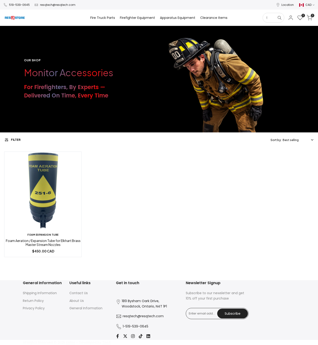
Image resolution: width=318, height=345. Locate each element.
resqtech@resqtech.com (57, 5)
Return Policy (33, 300)
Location (287, 5)
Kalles (70, 342)
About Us (76, 300)
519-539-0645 (19, 5)
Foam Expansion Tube (43, 234)
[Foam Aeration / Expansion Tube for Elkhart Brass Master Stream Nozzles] (43, 191)
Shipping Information (40, 293)
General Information (85, 308)
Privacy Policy (34, 308)
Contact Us (78, 293)
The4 (106, 342)
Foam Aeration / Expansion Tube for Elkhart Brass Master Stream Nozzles (43, 243)
